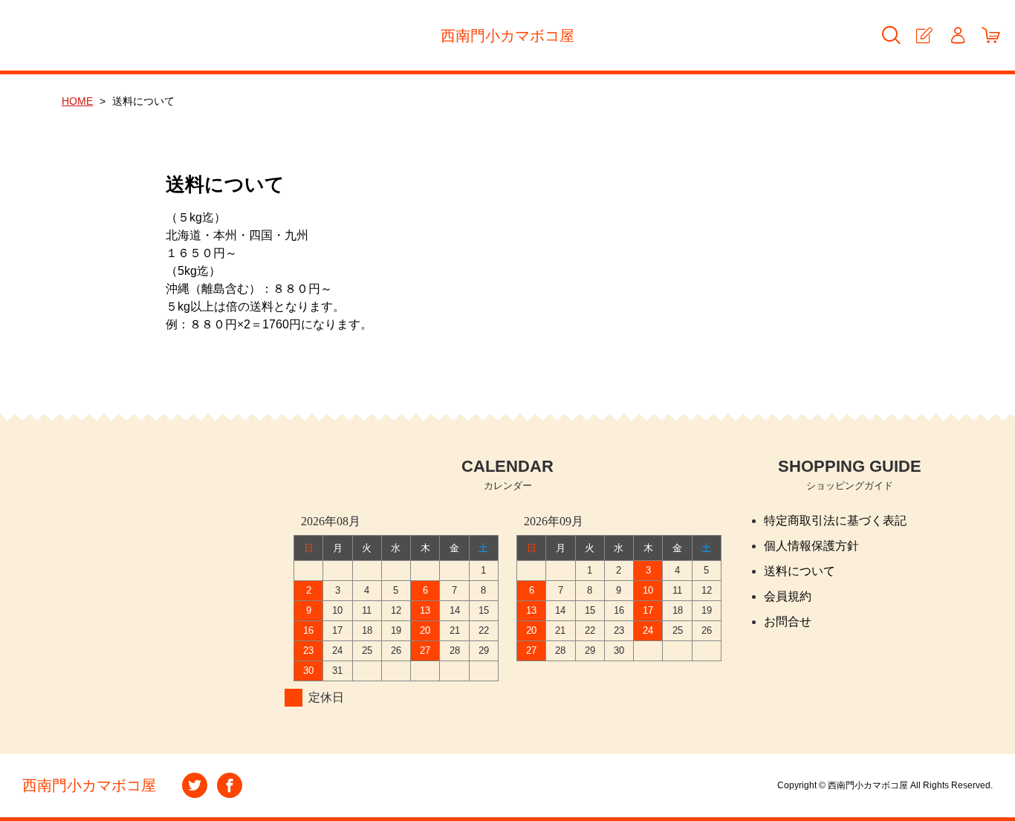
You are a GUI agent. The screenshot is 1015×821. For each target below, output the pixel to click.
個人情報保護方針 (811, 545)
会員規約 (787, 596)
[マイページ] (957, 35)
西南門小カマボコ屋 (507, 35)
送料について (799, 571)
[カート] (991, 35)
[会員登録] (924, 35)
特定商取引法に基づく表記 (835, 520)
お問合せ (787, 621)
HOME (77, 101)
